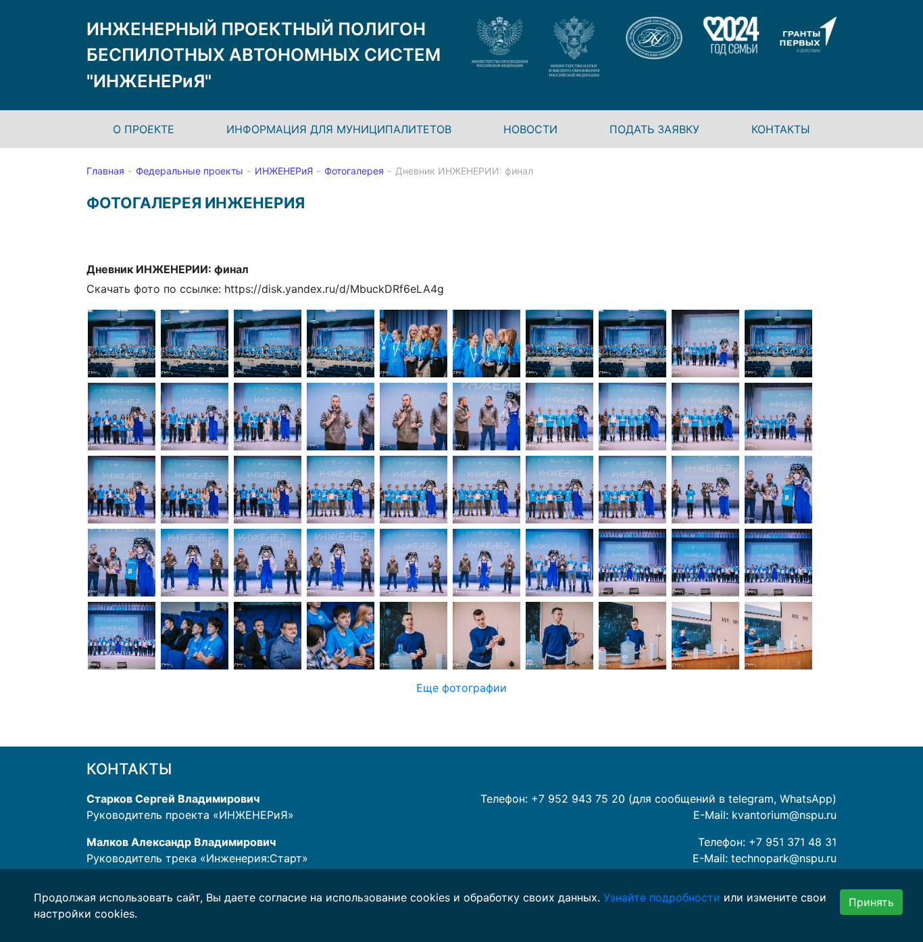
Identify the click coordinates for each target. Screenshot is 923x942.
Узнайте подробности (661, 897)
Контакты (780, 129)
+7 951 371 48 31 (793, 842)
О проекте (143, 129)
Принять (871, 902)
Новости (530, 129)
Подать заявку (654, 129)
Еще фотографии (461, 687)
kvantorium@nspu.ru (784, 815)
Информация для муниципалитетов (338, 129)
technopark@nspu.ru (784, 858)
